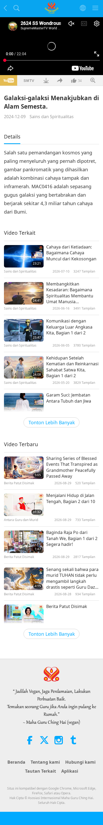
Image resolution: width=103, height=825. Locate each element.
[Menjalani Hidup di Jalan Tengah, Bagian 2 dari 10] (24, 505)
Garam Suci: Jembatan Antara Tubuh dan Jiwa (68, 398)
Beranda (16, 762)
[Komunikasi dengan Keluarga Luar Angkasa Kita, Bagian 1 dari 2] (24, 330)
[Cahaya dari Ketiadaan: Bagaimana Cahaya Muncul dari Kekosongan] (24, 256)
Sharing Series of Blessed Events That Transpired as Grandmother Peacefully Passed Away (72, 467)
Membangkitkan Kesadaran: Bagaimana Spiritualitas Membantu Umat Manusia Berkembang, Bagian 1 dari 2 (69, 293)
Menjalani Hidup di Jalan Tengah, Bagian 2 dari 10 (70, 498)
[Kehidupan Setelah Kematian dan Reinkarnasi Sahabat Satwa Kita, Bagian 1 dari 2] (24, 367)
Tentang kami (45, 762)
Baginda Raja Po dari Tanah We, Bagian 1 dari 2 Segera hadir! (71, 538)
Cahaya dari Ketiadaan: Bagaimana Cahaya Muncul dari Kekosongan (71, 253)
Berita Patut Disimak (66, 606)
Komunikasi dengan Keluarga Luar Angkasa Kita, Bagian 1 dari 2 (69, 327)
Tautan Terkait (40, 771)
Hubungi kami (80, 762)
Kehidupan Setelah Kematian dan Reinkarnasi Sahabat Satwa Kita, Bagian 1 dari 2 (72, 367)
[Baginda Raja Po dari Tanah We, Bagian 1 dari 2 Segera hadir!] (24, 542)
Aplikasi (69, 771)
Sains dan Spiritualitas (52, 116)
